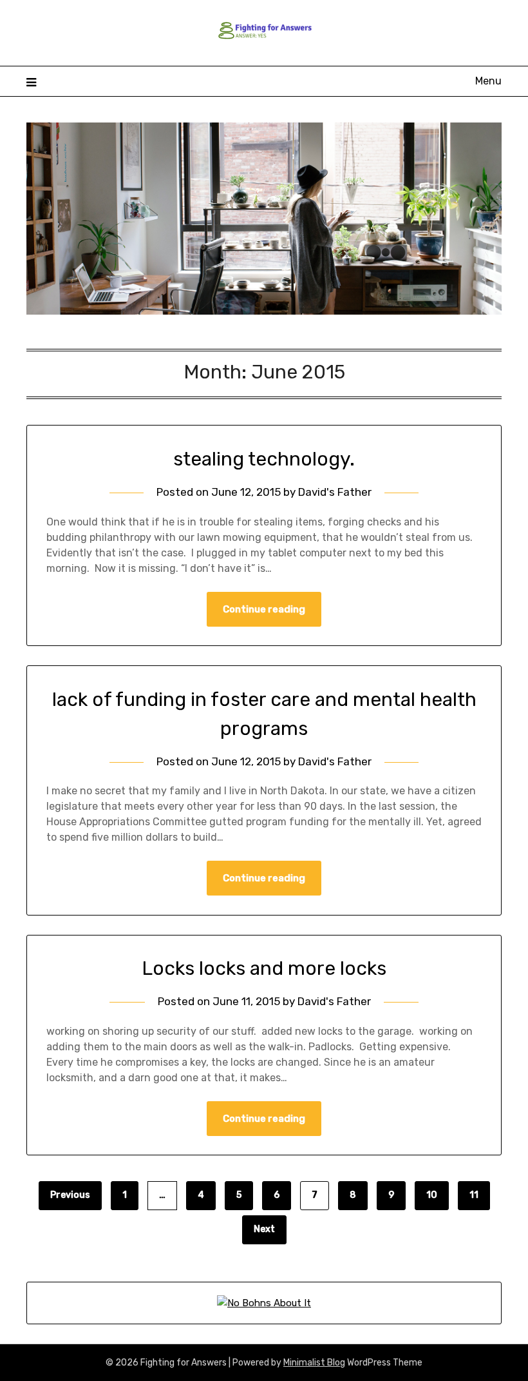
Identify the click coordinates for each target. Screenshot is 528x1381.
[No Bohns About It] (264, 1303)
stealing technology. (264, 459)
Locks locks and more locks (264, 968)
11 (473, 1195)
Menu (488, 81)
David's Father (335, 491)
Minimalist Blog (314, 1362)
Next (264, 1229)
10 (431, 1195)
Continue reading (264, 609)
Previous (70, 1195)
